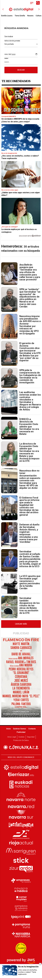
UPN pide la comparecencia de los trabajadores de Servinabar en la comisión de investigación (30, 376)
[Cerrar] (40, 964)
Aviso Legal (11, 737)
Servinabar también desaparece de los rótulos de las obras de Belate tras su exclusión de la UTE (29, 605)
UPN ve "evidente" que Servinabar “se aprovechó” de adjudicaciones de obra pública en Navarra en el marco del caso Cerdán (29, 298)
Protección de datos (21, 740)
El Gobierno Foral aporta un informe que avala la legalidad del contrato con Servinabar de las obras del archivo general (29, 506)
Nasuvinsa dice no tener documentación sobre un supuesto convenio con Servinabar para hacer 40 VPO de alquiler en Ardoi (29, 479)
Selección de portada (12, 41)
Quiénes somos (19, 729)
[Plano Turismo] (21, 907)
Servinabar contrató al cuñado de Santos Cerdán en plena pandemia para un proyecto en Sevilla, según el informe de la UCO (30, 559)
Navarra (30, 16)
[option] (21, 9)
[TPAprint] (21, 916)
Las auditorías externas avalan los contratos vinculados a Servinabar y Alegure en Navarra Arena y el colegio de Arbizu (30, 401)
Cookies (21, 737)
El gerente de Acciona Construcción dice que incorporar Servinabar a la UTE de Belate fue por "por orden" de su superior (30, 352)
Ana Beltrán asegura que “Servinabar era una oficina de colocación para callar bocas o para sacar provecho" (29, 272)
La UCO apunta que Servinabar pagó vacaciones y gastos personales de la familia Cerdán (29, 582)
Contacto (32, 729)
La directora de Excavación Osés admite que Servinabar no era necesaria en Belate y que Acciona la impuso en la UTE (29, 452)
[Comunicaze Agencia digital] (21, 747)
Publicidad (21, 732)
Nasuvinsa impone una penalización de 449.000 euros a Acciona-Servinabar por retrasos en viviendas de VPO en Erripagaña (30, 325)
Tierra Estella (20, 16)
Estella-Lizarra (6, 16)
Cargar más (21, 624)
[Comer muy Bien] (21, 898)
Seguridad (30, 737)
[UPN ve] (9, 299)
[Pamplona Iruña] (21, 925)
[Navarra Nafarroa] (21, 934)
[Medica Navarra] (21, 889)
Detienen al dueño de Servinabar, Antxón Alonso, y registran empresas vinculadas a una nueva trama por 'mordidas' (29, 533)
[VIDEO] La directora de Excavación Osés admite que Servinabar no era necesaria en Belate (29, 426)
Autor (6, 58)
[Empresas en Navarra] (21, 880)
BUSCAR (21, 70)
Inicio (8, 729)
